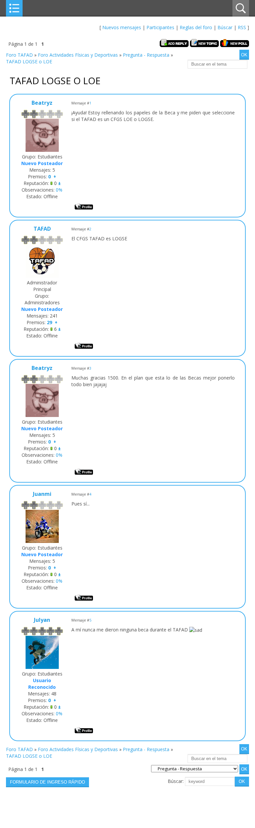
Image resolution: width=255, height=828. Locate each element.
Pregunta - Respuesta (146, 55)
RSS (242, 27)
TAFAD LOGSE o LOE (29, 61)
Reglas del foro (196, 27)
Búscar (224, 27)
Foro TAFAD (19, 55)
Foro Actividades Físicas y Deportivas (78, 55)
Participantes (160, 27)
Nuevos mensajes (121, 27)
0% (59, 190)
